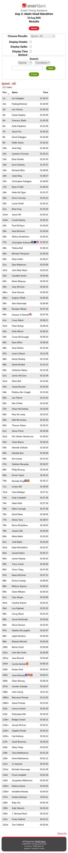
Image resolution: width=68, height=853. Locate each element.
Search (34, 59)
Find (34, 74)
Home (34, 28)
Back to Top (62, 833)
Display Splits (19, 46)
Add (50, 68)
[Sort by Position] (8, 93)
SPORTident (40, 842)
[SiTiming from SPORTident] (34, 7)
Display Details (18, 42)
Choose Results (17, 36)
